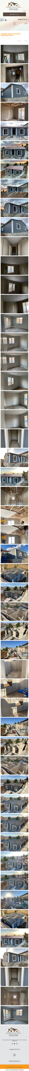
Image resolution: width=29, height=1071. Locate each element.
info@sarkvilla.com (14, 1061)
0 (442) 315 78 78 (14, 1049)
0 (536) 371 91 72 (22, 19)
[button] (5, 20)
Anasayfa (19, 40)
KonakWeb (7, 1069)
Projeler (26, 40)
